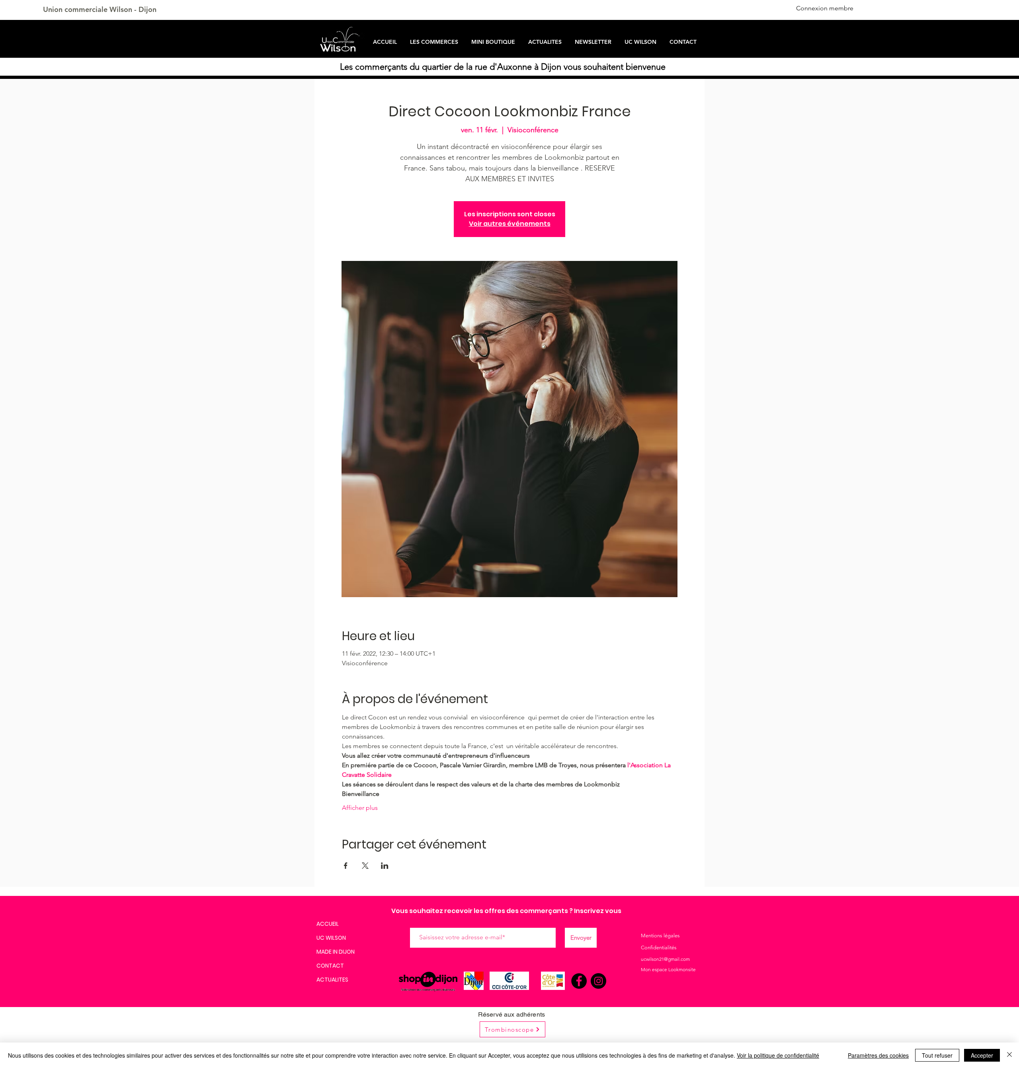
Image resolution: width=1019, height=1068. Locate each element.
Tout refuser (937, 1055)
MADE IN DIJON (335, 952)
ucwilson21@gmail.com (665, 959)
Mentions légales (660, 936)
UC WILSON (331, 938)
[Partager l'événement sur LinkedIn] (384, 865)
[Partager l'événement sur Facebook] (345, 865)
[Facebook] (579, 981)
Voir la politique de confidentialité (778, 1055)
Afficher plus (360, 807)
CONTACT (330, 966)
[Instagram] (598, 981)
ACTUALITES (332, 980)
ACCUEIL (327, 924)
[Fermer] (1009, 1055)
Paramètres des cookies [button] (878, 1055)
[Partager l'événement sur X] (365, 865)
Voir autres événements (509, 223)
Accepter (982, 1055)
